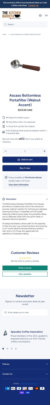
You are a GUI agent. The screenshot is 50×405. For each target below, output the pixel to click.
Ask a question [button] (25, 274)
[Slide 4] (16, 348)
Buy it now (25, 168)
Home (4, 34)
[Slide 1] (3, 348)
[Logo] (11, 15)
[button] (40, 15)
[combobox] (25, 24)
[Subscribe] (45, 312)
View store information (18, 184)
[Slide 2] (7, 348)
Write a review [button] (25, 268)
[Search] (4, 24)
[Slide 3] (11, 348)
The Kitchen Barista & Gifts (28, 383)
